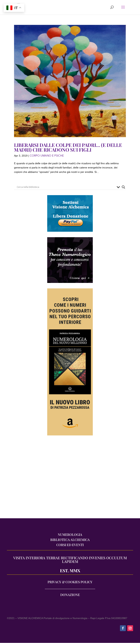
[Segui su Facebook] (123, 628)
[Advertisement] (70, 478)
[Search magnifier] (123, 187)
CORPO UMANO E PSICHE (47, 155)
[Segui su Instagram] (130, 628)
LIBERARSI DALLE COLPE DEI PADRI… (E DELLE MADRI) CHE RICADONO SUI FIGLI (68, 147)
